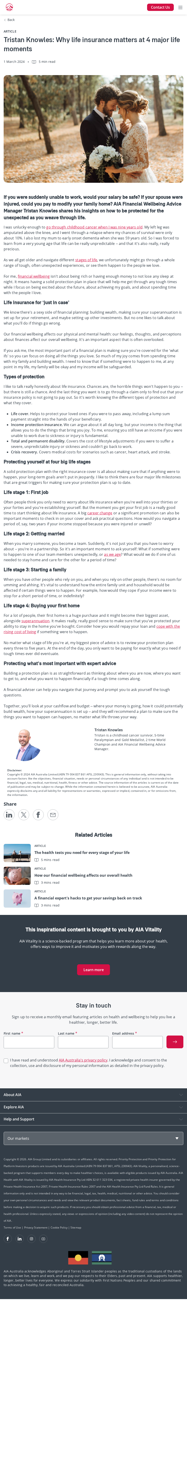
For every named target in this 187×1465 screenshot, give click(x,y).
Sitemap (75, 1227)
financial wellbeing (34, 276)
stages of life (86, 259)
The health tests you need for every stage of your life (82, 852)
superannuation (35, 620)
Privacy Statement (36, 1227)
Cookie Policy (59, 1227)
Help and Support (19, 1119)
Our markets (18, 1138)
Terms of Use (12, 1227)
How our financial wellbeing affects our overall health (83, 875)
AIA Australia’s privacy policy (83, 1060)
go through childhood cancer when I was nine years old (94, 227)
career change (99, 512)
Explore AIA (14, 1107)
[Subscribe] (174, 1042)
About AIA (12, 1094)
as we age (112, 554)
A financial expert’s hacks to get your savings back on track (88, 898)
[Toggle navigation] (180, 7)
